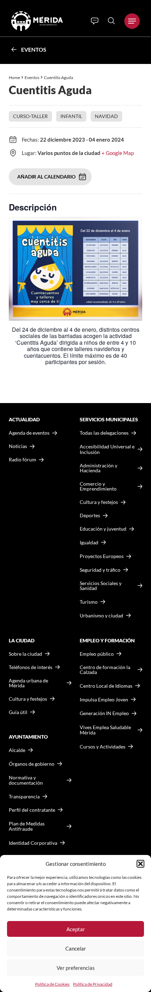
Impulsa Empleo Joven (104, 699)
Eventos (33, 49)
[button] (140, 863)
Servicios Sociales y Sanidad (101, 586)
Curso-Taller (30, 116)
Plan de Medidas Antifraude (27, 826)
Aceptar (75, 929)
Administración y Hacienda (98, 468)
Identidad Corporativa (33, 842)
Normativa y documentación (26, 780)
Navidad (106, 116)
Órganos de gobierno (31, 763)
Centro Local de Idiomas (106, 685)
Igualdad (89, 542)
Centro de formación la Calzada (105, 670)
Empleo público (97, 653)
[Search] (111, 21)
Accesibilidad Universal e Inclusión (107, 449)
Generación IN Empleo (104, 713)
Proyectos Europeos (102, 556)
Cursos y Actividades (102, 746)
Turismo (89, 601)
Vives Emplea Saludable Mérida (105, 730)
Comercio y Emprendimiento (98, 486)
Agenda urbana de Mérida (28, 683)
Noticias (18, 446)
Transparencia (24, 796)
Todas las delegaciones (104, 432)
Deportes (90, 515)
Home (14, 77)
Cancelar (75, 948)
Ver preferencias (76, 968)
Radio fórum (22, 459)
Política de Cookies (52, 984)
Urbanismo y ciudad (101, 615)
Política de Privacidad (92, 984)
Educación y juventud (103, 528)
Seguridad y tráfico (100, 570)
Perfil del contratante (32, 810)
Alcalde (17, 750)
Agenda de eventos (29, 432)
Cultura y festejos (28, 698)
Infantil (71, 116)
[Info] (94, 21)
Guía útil (18, 712)
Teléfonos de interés (30, 667)
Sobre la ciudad (25, 653)
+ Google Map (117, 153)
